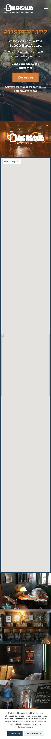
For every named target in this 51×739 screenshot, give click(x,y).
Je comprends (34, 733)
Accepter (15, 733)
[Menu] (46, 8)
